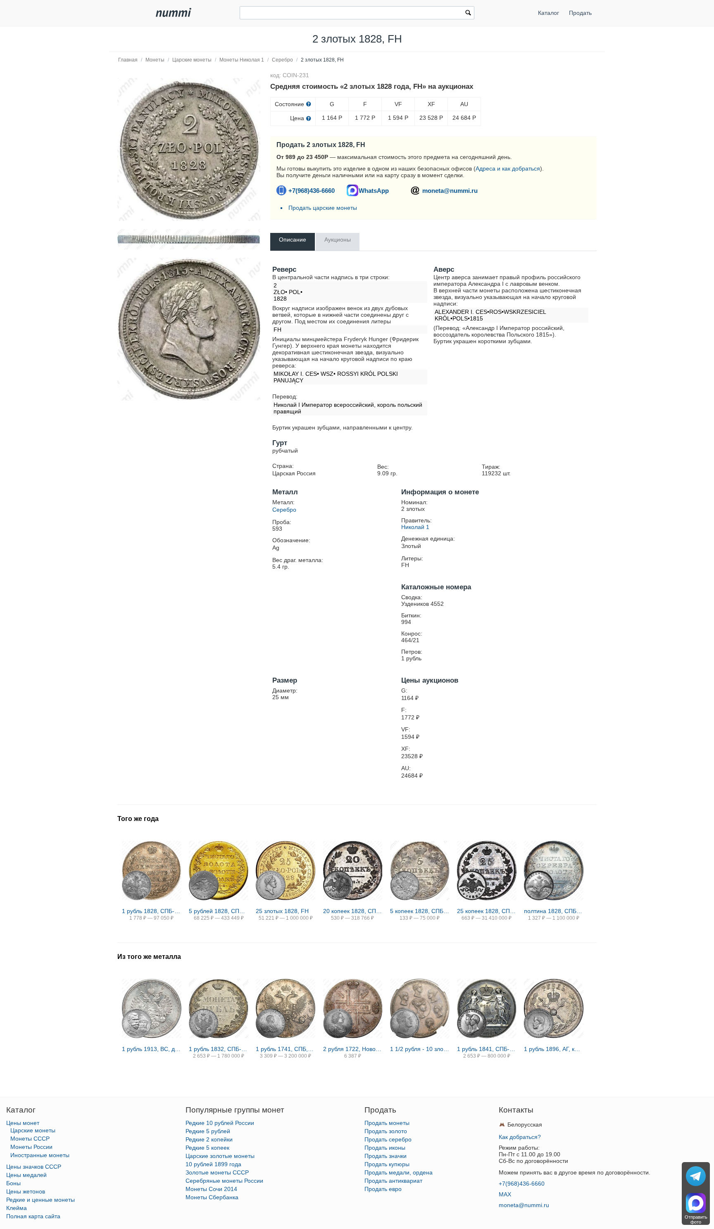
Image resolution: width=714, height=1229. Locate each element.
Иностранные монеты (39, 1155)
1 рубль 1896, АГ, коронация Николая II (553, 1049)
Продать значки (385, 1156)
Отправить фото (696, 1219)
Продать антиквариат (393, 1180)
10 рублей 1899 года (213, 1164)
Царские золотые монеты (220, 1156)
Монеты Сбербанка (212, 1197)
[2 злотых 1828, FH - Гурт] (188, 239)
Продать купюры (386, 1164)
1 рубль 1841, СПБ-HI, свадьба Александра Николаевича (486, 1049)
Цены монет (22, 1123)
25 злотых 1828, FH (282, 911)
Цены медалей (26, 1175)
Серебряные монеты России (224, 1180)
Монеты (154, 60)
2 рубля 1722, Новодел (353, 1049)
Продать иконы (384, 1147)
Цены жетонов (25, 1191)
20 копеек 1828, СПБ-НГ (353, 911)
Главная (128, 60)
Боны (13, 1183)
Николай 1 (415, 527)
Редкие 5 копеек (207, 1147)
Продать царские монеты (322, 207)
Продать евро (383, 1189)
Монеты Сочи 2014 (211, 1189)
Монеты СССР (30, 1138)
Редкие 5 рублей (208, 1131)
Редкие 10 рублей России (220, 1123)
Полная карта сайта (33, 1216)
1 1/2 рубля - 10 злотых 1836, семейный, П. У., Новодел (420, 1049)
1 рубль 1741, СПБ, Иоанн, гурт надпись (285, 1049)
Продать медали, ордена (398, 1172)
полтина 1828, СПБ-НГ (553, 911)
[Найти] (468, 13)
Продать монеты (386, 1123)
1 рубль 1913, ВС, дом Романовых (151, 1049)
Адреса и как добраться (508, 168)
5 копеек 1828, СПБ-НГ (420, 911)
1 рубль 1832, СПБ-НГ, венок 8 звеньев (218, 1049)
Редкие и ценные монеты (40, 1199)
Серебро (282, 60)
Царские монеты (192, 60)
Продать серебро (388, 1139)
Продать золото (385, 1131)
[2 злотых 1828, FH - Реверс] (188, 149)
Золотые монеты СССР (217, 1172)
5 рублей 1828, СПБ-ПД (218, 911)
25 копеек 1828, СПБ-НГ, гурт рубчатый (486, 911)
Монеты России (31, 1147)
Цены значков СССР (33, 1166)
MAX (505, 1194)
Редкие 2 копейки (209, 1139)
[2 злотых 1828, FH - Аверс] (188, 329)
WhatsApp (374, 190)
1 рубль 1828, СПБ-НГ (151, 911)
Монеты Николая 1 (241, 60)
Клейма (16, 1208)
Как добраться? (520, 1137)
